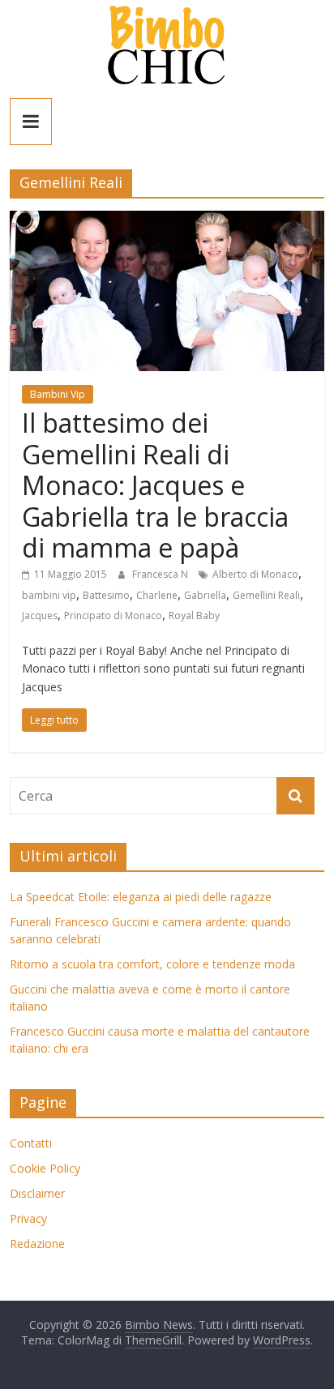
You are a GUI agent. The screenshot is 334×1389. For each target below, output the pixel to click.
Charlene (157, 595)
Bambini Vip (57, 394)
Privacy (28, 1218)
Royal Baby (194, 615)
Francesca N (161, 574)
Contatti (31, 1143)
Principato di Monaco (113, 615)
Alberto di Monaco (255, 574)
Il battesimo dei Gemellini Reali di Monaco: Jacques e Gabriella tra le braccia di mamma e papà (155, 485)
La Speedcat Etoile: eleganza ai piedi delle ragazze (141, 896)
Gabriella (205, 595)
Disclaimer (37, 1193)
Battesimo (106, 595)
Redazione (37, 1243)
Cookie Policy (45, 1168)
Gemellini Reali (266, 595)
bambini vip (49, 595)
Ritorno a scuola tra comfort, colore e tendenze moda (152, 964)
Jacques (40, 615)
